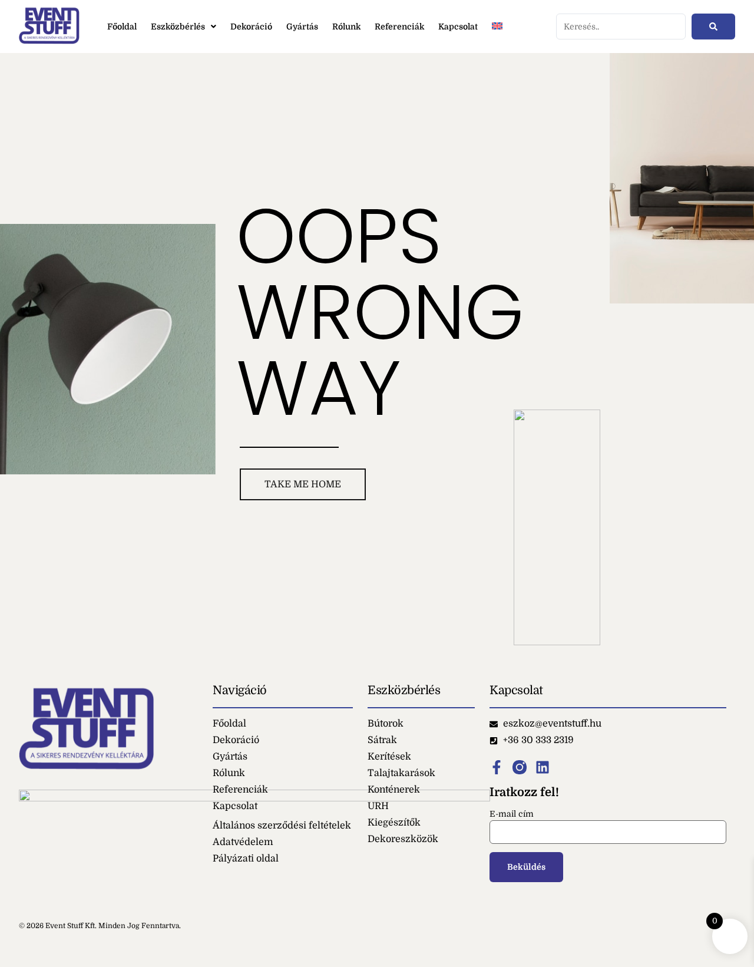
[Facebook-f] (497, 767)
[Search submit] (713, 26)
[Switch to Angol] (497, 27)
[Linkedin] (542, 767)
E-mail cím (512, 814)
